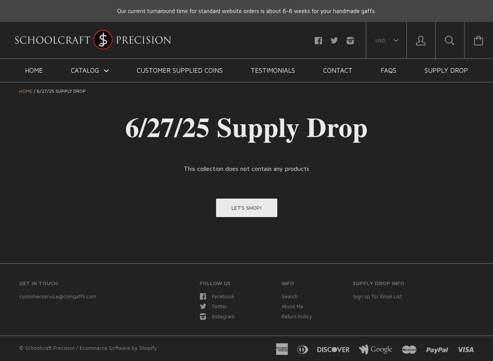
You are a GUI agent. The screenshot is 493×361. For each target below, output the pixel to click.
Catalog (86, 70)
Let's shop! (246, 207)
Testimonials (273, 70)
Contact (337, 70)
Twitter (219, 306)
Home (34, 70)
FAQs (388, 70)
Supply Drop (446, 70)
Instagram (223, 316)
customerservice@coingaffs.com (57, 296)
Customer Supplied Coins (180, 70)
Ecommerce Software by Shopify (118, 348)
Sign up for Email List (377, 296)
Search (290, 296)
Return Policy (297, 316)
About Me (293, 306)
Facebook (223, 296)
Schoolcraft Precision (50, 348)
